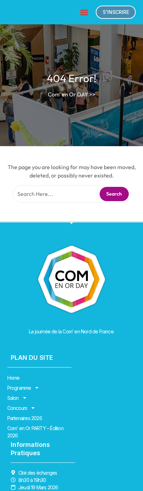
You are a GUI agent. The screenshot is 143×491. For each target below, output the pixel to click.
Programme (19, 388)
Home (13, 378)
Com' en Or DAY (68, 94)
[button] (84, 12)
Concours (17, 408)
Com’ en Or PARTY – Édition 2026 (35, 431)
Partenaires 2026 (24, 418)
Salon (13, 398)
